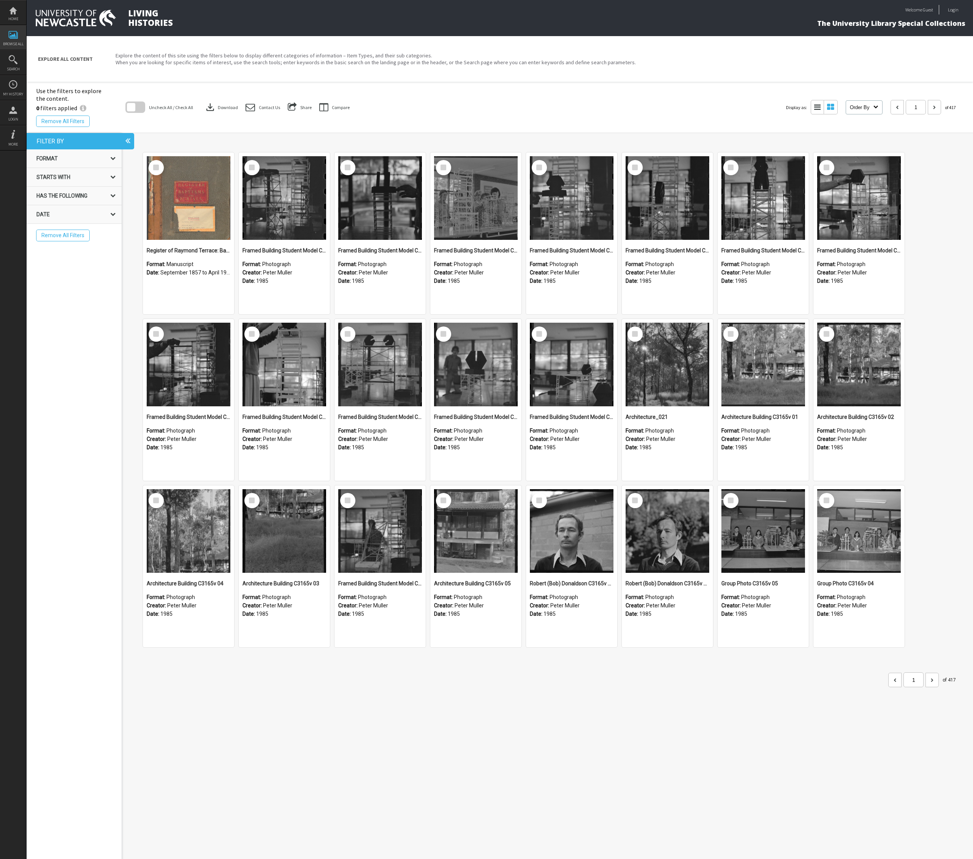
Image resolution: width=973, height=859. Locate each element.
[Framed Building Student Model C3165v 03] (476, 364)
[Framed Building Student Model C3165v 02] (571, 364)
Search (13, 69)
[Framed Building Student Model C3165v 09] (667, 198)
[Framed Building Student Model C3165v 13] (284, 198)
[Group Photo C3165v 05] (763, 531)
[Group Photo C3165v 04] (859, 531)
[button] (263, 107)
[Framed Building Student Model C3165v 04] (380, 364)
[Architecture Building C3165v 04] (188, 531)
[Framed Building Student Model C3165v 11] (476, 198)
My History (13, 94)
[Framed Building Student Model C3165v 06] (188, 364)
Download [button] (221, 107)
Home (13, 18)
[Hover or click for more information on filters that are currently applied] (83, 108)
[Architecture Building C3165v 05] (476, 531)
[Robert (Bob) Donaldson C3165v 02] (571, 531)
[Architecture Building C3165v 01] (763, 364)
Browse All (13, 43)
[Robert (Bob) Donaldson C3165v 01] (667, 531)
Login (13, 119)
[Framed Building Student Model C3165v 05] (284, 364)
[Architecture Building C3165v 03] (284, 531)
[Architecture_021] (667, 364)
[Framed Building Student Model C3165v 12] (380, 198)
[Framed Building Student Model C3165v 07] (859, 198)
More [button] (13, 144)
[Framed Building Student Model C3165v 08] (763, 198)
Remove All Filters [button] (62, 121)
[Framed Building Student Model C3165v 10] (571, 198)
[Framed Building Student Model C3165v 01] (380, 531)
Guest (928, 10)
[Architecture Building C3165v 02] (859, 364)
